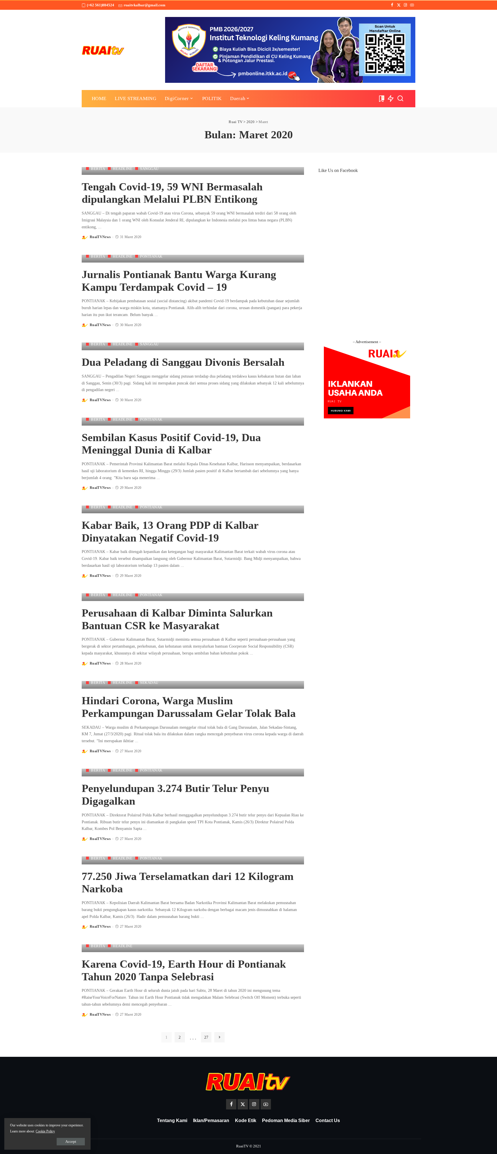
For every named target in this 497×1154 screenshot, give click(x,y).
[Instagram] (405, 5)
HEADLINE (122, 169)
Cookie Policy (45, 1131)
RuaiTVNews (100, 237)
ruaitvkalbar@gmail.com (144, 5)
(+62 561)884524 (100, 5)
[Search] (400, 98)
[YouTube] (412, 5)
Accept (70, 1141)
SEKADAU (149, 682)
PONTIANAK (151, 256)
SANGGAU (149, 169)
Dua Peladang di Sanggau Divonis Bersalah (183, 362)
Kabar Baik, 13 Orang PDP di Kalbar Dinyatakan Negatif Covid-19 (170, 531)
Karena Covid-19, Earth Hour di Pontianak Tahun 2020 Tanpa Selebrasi (184, 970)
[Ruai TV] (103, 50)
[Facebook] (392, 5)
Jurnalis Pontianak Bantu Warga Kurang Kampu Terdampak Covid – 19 (179, 280)
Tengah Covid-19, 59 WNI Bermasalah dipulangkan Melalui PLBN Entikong (172, 193)
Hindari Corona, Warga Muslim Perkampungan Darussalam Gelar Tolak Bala (189, 706)
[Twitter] (398, 5)
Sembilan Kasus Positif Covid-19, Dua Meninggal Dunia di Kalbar (171, 443)
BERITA (98, 169)
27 (206, 1037)
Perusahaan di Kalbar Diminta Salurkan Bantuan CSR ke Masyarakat (177, 619)
